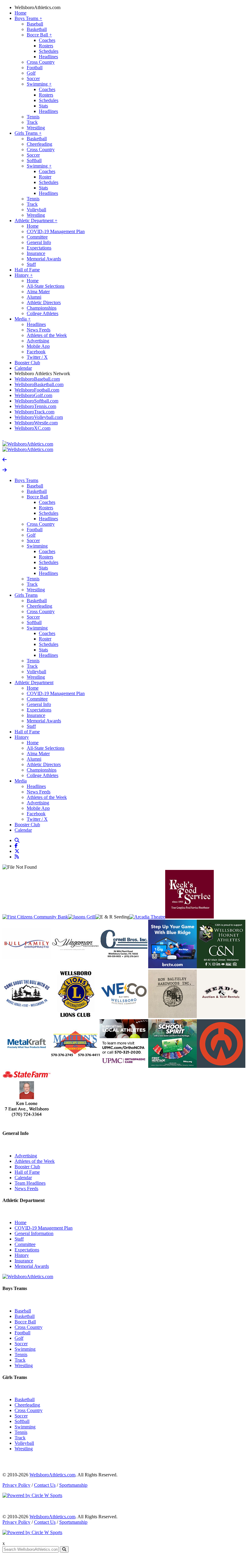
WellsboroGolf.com (33, 395)
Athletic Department (36, 220)
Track (32, 122)
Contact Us (45, 1485)
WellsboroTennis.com (35, 406)
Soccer (33, 78)
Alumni (34, 297)
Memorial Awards (44, 258)
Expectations (39, 247)
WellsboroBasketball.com (39, 384)
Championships (41, 308)
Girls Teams (28, 133)
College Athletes (42, 313)
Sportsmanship (73, 1485)
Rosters (46, 45)
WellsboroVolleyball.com (39, 417)
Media (23, 318)
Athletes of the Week (47, 335)
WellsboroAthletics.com (37, 7)
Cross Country (41, 62)
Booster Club (27, 362)
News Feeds (38, 329)
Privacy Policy (16, 1485)
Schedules (48, 51)
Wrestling (36, 127)
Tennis (33, 116)
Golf (31, 73)
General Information (34, 1233)
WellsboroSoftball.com (36, 400)
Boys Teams (28, 18)
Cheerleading (39, 144)
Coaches (47, 40)
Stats (43, 105)
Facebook (36, 351)
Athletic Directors (44, 302)
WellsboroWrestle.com (36, 422)
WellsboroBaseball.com (37, 379)
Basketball (37, 29)
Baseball (35, 23)
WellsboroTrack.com (34, 411)
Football (35, 67)
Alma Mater (38, 291)
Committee (37, 236)
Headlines (48, 56)
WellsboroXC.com (32, 428)
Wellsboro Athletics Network (42, 373)
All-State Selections (45, 286)
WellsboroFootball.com (37, 389)
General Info (39, 242)
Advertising (38, 340)
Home (20, 12)
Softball (34, 160)
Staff (31, 264)
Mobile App (38, 346)
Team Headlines (30, 1183)
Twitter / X (37, 357)
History (24, 275)
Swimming (39, 84)
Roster (45, 176)
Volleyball (36, 209)
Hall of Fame (27, 269)
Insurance (36, 253)
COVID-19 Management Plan (56, 231)
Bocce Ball (39, 34)
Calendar (23, 368)
